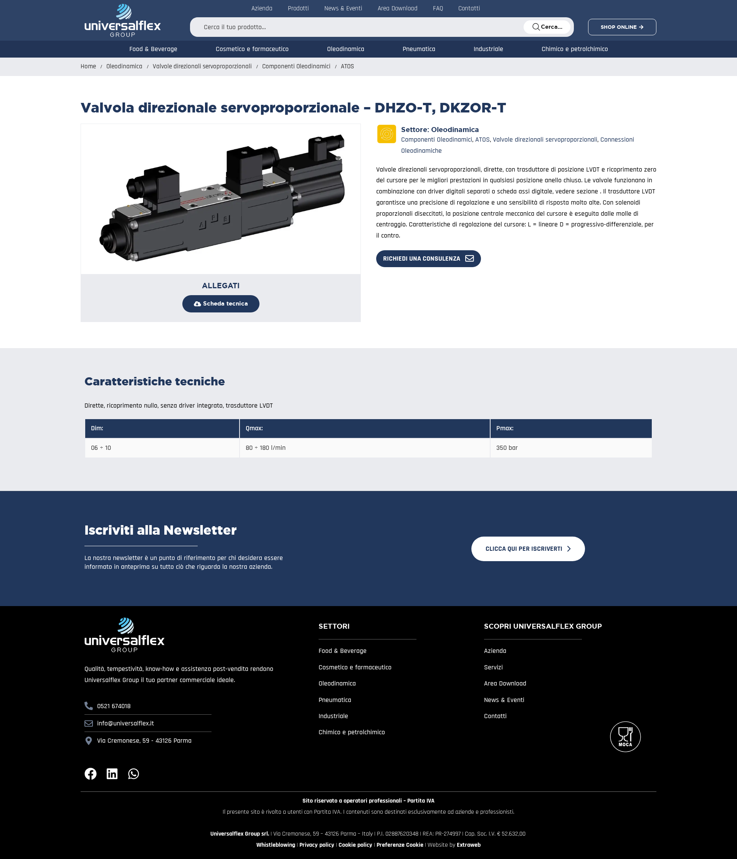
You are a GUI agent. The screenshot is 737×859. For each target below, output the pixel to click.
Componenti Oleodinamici (296, 67)
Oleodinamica (345, 49)
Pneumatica (419, 49)
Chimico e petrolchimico (575, 49)
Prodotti (298, 8)
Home (88, 67)
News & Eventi (343, 8)
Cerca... (551, 27)
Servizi (493, 667)
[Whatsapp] (133, 774)
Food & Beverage (153, 49)
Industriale (488, 49)
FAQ (438, 8)
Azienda (262, 8)
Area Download (398, 8)
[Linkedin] (112, 774)
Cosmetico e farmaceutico (252, 49)
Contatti (469, 8)
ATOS (347, 67)
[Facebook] (90, 774)
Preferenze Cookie (400, 845)
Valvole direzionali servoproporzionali (202, 67)
